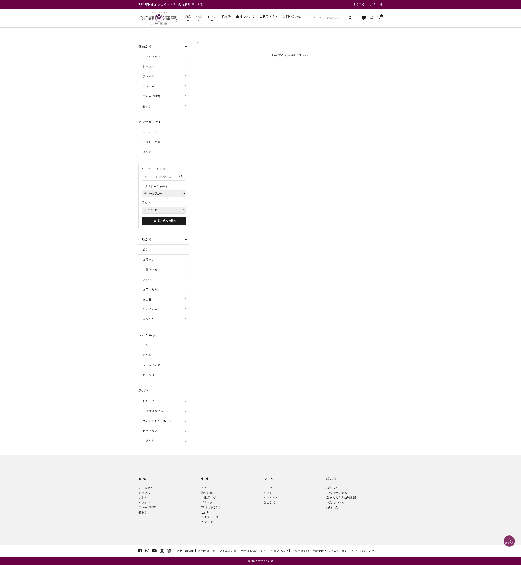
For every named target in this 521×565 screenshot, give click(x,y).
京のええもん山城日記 (157, 421)
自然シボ (148, 259)
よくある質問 (227, 551)
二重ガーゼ (150, 269)
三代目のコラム (152, 411)
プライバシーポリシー (366, 551)
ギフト (146, 355)
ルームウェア (151, 365)
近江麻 (146, 299)
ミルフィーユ (151, 309)
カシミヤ (148, 319)
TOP (200, 43)
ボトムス (148, 76)
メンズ (146, 152)
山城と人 (148, 441)
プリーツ (148, 279)
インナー (148, 86)
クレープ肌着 (151, 96)
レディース (149, 132)
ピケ (145, 249)
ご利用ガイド (206, 551)
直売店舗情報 (185, 551)
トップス (148, 66)
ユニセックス (151, 142)
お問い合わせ (279, 551)
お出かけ (148, 375)
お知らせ (148, 401)
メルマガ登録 (300, 551)
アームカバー (151, 56)
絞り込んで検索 (164, 221)
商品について (151, 431)
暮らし (146, 106)
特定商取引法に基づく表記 (330, 551)
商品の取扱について (253, 551)
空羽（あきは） (152, 289)
